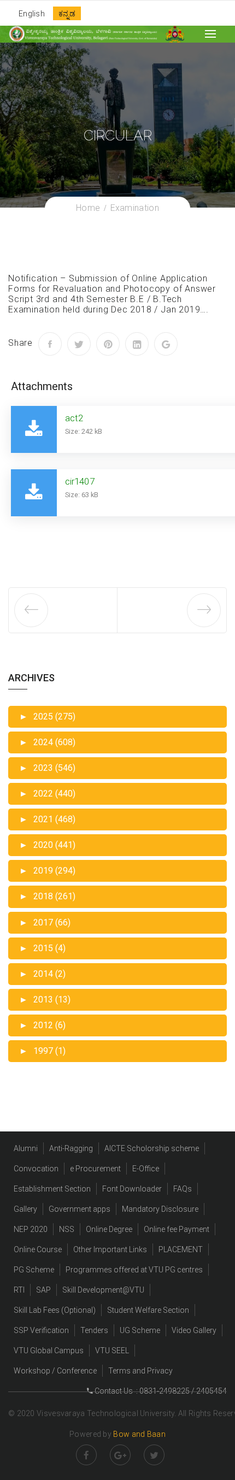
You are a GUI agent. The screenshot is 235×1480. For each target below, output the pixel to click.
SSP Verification (41, 1330)
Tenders (94, 1330)
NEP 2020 (31, 1229)
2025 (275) (47, 716)
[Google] (166, 344)
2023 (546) (47, 768)
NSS (66, 1229)
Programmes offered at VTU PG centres (134, 1269)
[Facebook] (50, 344)
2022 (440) (47, 793)
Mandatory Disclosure (160, 1209)
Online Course (38, 1249)
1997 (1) (42, 1051)
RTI (19, 1290)
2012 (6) (42, 1025)
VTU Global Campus (49, 1350)
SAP (43, 1290)
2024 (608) (47, 742)
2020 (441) (47, 845)
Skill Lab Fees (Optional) (55, 1310)
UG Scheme (140, 1330)
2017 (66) (44, 922)
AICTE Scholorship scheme (151, 1148)
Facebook (86, 1454)
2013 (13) (44, 999)
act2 (74, 417)
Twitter (154, 1454)
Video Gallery (194, 1330)
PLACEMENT (180, 1249)
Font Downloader (132, 1188)
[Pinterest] (108, 344)
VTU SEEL (112, 1350)
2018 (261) (47, 896)
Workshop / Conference (55, 1370)
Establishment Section (52, 1188)
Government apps (79, 1209)
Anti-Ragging (71, 1148)
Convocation (36, 1168)
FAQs (182, 1188)
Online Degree (109, 1229)
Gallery (25, 1209)
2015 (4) (42, 948)
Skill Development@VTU (103, 1290)
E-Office (145, 1168)
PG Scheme (34, 1269)
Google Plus (120, 1454)
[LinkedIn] (137, 344)
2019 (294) (47, 870)
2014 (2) (42, 974)
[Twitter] (79, 344)
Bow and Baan (139, 1434)
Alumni (26, 1148)
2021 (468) (47, 819)
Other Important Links (110, 1249)
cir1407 (80, 481)
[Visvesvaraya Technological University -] (82, 34)
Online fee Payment (176, 1229)
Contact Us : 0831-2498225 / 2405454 (160, 1391)
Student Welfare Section (148, 1310)
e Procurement (95, 1168)
